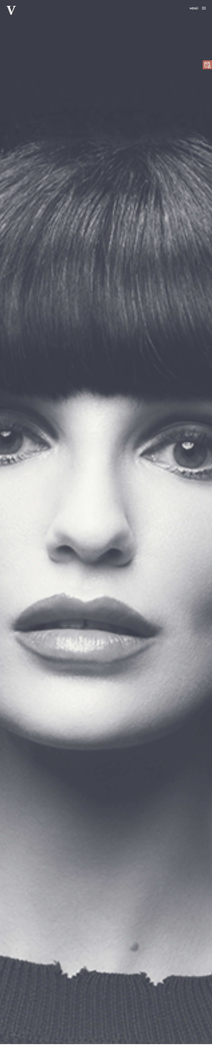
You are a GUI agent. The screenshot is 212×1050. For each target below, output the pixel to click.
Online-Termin (207, 64)
